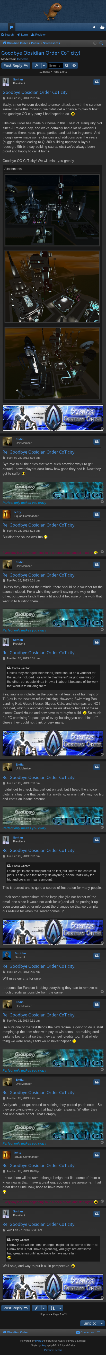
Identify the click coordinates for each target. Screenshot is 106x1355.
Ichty (17, 512)
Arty (43, 1345)
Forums (12, 28)
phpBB (39, 1340)
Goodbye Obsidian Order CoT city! (40, 53)
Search (9, 34)
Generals (23, 59)
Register (40, 34)
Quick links (5, 28)
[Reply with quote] (96, 82)
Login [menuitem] (95, 28)
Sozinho (20, 953)
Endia (19, 439)
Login (24, 34)
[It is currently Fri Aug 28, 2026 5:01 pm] (94, 43)
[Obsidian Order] (53, 11)
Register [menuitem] (103, 28)
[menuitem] (101, 43)
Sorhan (18, 79)
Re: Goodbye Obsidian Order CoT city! (39, 452)
